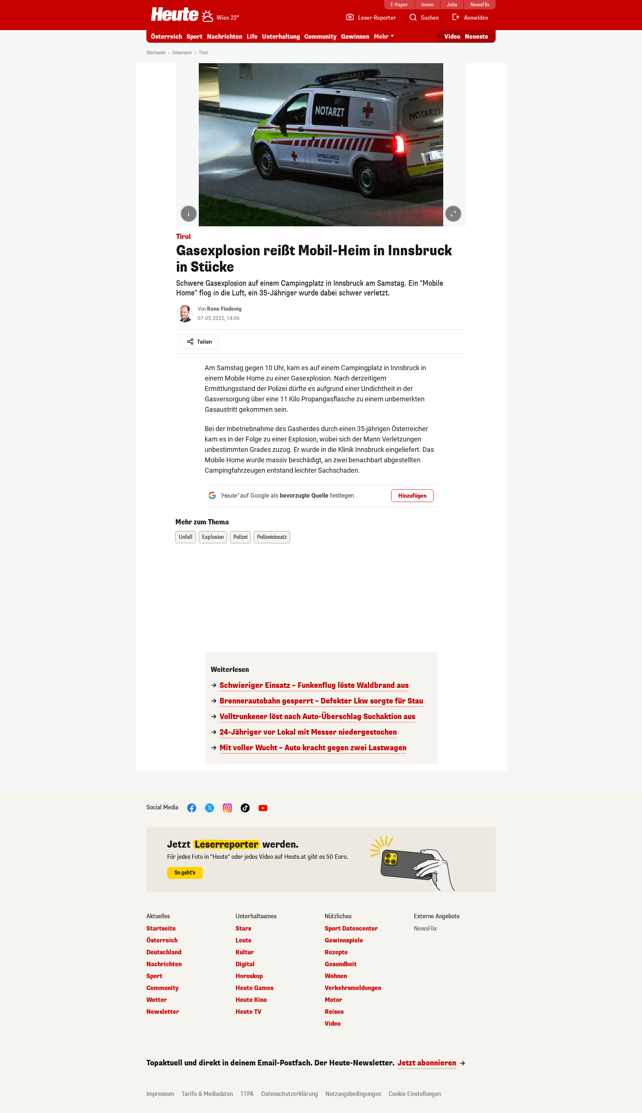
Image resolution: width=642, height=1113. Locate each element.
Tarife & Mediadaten (207, 1094)
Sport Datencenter (351, 928)
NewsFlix (425, 928)
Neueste (476, 37)
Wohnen (336, 976)
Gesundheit (341, 964)
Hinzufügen (412, 495)
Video (452, 37)
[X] (209, 807)
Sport (194, 37)
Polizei (240, 537)
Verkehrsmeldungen (353, 988)
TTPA (247, 1094)
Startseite (155, 52)
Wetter (156, 1000)
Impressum (160, 1094)
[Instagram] (227, 807)
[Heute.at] (175, 14)
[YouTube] (263, 807)
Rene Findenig (224, 309)
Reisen (334, 1012)
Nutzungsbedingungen (353, 1094)
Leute (244, 940)
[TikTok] (245, 807)
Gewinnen (355, 37)
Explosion (213, 537)
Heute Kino (251, 1000)
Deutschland (163, 952)
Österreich (166, 37)
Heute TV (249, 1012)
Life (252, 37)
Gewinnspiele (344, 940)
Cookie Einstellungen (415, 1094)
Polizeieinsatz (272, 537)
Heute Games (254, 988)
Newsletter (162, 1012)
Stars (243, 928)
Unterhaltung (281, 37)
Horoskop (249, 976)
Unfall (185, 537)
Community (320, 37)
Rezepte (336, 952)
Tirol (203, 52)
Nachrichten (164, 964)
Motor (333, 1000)
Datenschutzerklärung (289, 1094)
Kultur (245, 952)
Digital (245, 964)
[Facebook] (191, 807)
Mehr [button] (381, 37)
